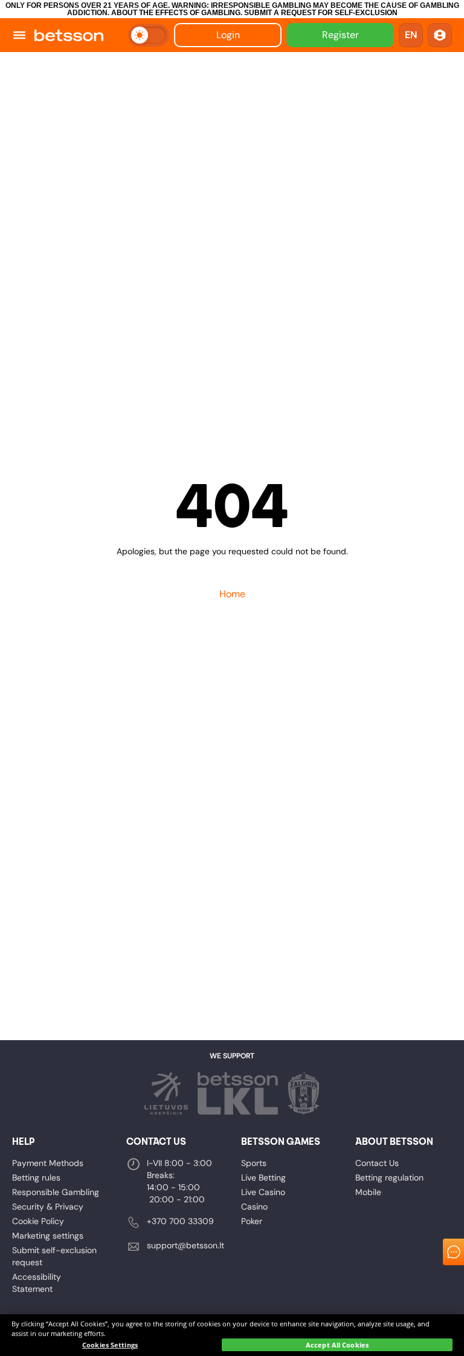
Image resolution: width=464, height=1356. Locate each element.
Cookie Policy (38, 1221)
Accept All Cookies (337, 1344)
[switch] (148, 35)
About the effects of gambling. (176, 12)
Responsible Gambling (55, 1192)
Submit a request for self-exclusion (321, 12)
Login (228, 34)
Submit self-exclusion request (54, 1256)
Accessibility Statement (36, 1282)
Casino (254, 1206)
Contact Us (377, 1163)
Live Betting (263, 1177)
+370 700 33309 (180, 1221)
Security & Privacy (47, 1206)
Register (340, 34)
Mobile (368, 1192)
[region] (232, 1335)
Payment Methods (47, 1163)
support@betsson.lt (185, 1245)
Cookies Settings (110, 1344)
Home (232, 594)
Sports (253, 1163)
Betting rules (36, 1177)
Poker (251, 1221)
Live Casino (263, 1192)
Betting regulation (389, 1177)
